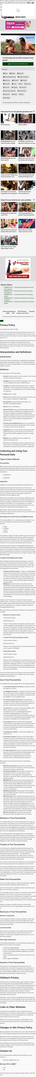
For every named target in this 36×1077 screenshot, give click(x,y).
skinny (15, 94)
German (21, 73)
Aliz (21, 84)
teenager (7, 98)
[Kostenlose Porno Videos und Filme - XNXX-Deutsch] (13, 16)
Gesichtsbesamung (10, 77)
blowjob (15, 87)
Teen (14, 84)
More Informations (22, 7)
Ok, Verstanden (11, 7)
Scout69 (7, 84)
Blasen (13, 73)
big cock (7, 87)
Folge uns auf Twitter (23, 313)
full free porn (22, 91)
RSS (13, 313)
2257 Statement (22, 311)
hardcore (7, 94)
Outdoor (16, 80)
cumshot (23, 87)
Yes (4, 1067)
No (4, 1069)
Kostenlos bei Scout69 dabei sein (19, 64)
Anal (6, 73)
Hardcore (7, 80)
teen (22, 94)
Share (5, 69)
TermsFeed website (5, 607)
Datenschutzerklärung (9, 311)
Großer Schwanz (23, 77)
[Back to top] (33, 1073)
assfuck (28, 84)
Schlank (24, 80)
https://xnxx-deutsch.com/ (10, 440)
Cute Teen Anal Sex (10, 91)
